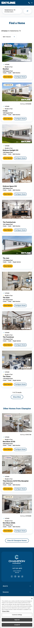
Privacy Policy (5, 611)
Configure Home (20, 77)
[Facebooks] (12, 576)
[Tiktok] (22, 576)
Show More (17, 397)
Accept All (17, 624)
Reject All (17, 619)
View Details (8, 77)
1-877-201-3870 (17, 568)
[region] (17, 612)
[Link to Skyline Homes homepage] (8, 3)
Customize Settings (17, 614)
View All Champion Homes (17, 541)
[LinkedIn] (19, 576)
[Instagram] (15, 576)
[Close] (32, 598)
